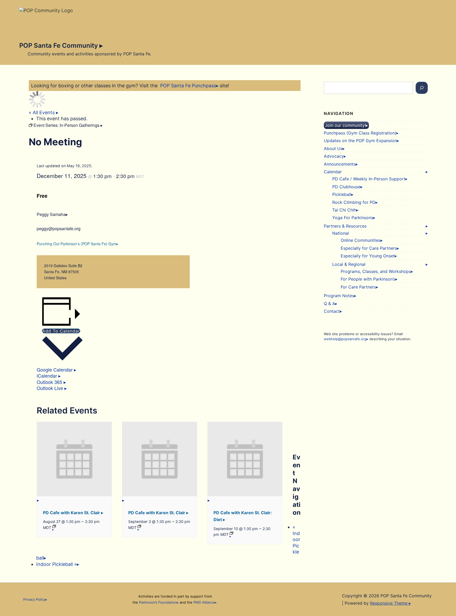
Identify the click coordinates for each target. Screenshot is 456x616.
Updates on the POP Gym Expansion (360, 140)
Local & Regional (348, 264)
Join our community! (345, 125)
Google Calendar (55, 369)
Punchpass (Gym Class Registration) (360, 133)
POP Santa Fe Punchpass (188, 85)
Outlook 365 (50, 381)
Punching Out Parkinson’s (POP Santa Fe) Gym (76, 243)
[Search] (422, 88)
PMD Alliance (204, 602)
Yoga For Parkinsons (352, 217)
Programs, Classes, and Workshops (376, 271)
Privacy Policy (34, 599)
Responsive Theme (389, 603)
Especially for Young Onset (368, 255)
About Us (333, 148)
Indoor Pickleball (56, 564)
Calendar (333, 171)
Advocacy (334, 156)
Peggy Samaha (51, 214)
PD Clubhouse (346, 186)
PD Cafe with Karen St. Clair (72, 512)
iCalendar (47, 375)
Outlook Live (50, 387)
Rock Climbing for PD (354, 202)
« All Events (42, 112)
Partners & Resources (345, 226)
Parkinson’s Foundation (158, 602)
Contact (332, 311)
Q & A (329, 303)
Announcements (340, 164)
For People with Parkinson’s (368, 279)
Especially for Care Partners (369, 248)
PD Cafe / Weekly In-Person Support (368, 178)
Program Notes (339, 295)
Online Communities (361, 240)
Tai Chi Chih (344, 210)
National (340, 233)
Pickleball (341, 194)
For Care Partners (358, 287)
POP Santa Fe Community (59, 45)
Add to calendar (61, 331)
